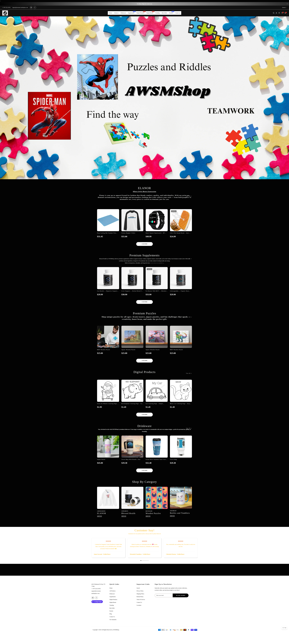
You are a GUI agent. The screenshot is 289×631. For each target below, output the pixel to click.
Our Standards (113, 619)
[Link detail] (31, 7)
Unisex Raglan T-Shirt (128, 233)
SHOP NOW (99, 516)
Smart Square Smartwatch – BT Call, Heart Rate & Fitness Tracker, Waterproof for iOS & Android (157, 233)
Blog (111, 613)
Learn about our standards (156, 263)
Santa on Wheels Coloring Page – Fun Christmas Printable (107, 404)
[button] (116, 4)
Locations (139, 605)
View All (188, 196)
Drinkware (112, 593)
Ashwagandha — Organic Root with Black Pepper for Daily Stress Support (179, 291)
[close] (287, 4)
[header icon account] (276, 13)
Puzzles (111, 611)
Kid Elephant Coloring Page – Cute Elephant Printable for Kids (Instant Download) (132, 404)
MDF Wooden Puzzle (103, 349)
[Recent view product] (279, 13)
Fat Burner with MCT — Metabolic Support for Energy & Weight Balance (156, 291)
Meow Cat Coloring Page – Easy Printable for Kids (180, 404)
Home (111, 588)
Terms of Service (141, 599)
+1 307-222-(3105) (96, 588)
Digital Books (113, 602)
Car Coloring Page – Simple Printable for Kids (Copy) (154, 404)
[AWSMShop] (5, 13)
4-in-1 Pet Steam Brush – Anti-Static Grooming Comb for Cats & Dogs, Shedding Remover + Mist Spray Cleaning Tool (180, 233)
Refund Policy (140, 596)
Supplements (113, 596)
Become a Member (180, 595)
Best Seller (112, 608)
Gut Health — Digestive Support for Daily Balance (107, 291)
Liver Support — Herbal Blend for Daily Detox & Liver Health (132, 291)
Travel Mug (173, 459)
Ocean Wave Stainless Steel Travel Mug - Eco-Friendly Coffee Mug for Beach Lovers (156, 459)
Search (138, 588)
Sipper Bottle (101, 459)
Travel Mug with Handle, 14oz (130, 459)
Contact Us (112, 616)
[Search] (273, 13)
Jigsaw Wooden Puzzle (128, 349)
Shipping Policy (140, 593)
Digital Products (113, 599)
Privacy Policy (140, 591)
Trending (112, 605)
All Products (112, 591)
